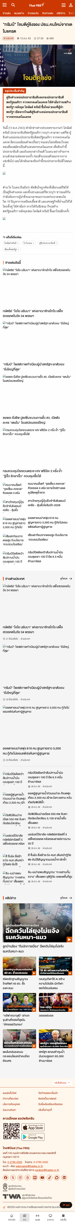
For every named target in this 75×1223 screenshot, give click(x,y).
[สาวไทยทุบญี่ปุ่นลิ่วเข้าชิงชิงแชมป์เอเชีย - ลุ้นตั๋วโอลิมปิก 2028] (14, 506)
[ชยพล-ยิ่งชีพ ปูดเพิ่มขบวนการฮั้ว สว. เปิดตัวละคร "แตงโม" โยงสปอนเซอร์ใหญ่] (37, 394)
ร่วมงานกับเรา (9, 1110)
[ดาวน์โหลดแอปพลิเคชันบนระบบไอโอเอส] (32, 1127)
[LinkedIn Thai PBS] (64, 1177)
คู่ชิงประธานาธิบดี (47, 243)
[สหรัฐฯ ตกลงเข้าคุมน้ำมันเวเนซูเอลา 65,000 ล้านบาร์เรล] (55, 1038)
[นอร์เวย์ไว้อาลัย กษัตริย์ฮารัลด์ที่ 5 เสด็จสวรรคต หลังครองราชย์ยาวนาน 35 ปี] (14, 839)
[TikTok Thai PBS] (49, 1177)
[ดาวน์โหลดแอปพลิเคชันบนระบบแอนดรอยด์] (32, 1137)
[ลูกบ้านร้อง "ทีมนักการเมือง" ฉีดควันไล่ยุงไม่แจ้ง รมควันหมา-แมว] (37, 922)
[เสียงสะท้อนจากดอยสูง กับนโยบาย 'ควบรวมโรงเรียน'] (14, 540)
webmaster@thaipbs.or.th (29, 1166)
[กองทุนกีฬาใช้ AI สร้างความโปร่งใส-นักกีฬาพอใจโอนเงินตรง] (55, 966)
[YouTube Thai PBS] (42, 1177)
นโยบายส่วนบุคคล (11, 1104)
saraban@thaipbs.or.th (47, 1170)
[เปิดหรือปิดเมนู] (63, 5)
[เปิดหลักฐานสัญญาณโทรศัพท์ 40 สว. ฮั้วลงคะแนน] (19, 966)
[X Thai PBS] (13, 1177)
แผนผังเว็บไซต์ (9, 1093)
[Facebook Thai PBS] (5, 1177)
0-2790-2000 (15, 1162)
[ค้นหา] (12, 5)
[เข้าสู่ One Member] (71, 5)
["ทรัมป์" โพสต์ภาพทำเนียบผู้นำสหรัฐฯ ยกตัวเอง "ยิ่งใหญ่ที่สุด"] (37, 340)
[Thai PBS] (37, 5)
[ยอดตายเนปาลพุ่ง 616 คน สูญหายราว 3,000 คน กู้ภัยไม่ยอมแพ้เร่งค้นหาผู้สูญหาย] (14, 523)
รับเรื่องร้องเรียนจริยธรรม (50, 1104)
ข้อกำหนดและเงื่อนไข (48, 1093)
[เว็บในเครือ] (4, 5)
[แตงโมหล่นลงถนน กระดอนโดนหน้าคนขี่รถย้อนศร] (19, 1038)
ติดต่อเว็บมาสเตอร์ (47, 1098)
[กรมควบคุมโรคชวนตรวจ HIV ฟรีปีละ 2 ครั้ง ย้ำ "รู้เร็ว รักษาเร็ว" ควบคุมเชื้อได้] (37, 447)
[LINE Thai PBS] (35, 1177)
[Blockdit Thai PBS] (57, 1177)
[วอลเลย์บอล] (55, 1002)
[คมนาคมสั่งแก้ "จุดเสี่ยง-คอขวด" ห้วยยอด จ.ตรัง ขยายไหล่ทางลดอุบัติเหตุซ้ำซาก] (14, 489)
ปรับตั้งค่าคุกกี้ (45, 1110)
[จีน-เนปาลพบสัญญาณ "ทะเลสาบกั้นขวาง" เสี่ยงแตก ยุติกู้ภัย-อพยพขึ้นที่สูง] (14, 877)
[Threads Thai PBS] (27, 1177)
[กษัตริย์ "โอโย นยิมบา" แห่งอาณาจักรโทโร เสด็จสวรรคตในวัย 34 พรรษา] (37, 287)
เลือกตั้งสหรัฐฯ (10, 249)
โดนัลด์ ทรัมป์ (10, 243)
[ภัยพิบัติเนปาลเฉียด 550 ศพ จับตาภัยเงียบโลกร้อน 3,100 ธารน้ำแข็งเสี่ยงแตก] (14, 819)
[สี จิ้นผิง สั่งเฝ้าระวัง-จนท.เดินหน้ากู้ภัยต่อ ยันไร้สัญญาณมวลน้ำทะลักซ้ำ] (14, 860)
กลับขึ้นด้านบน (60, 1082)
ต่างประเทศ (8, 38)
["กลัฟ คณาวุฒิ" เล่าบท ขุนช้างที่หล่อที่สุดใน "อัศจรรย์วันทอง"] (19, 1002)
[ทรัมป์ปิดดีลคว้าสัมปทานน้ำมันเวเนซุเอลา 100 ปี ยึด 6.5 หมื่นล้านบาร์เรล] (14, 557)
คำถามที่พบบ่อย (10, 1098)
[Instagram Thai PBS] (20, 1177)
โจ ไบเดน (28, 243)
